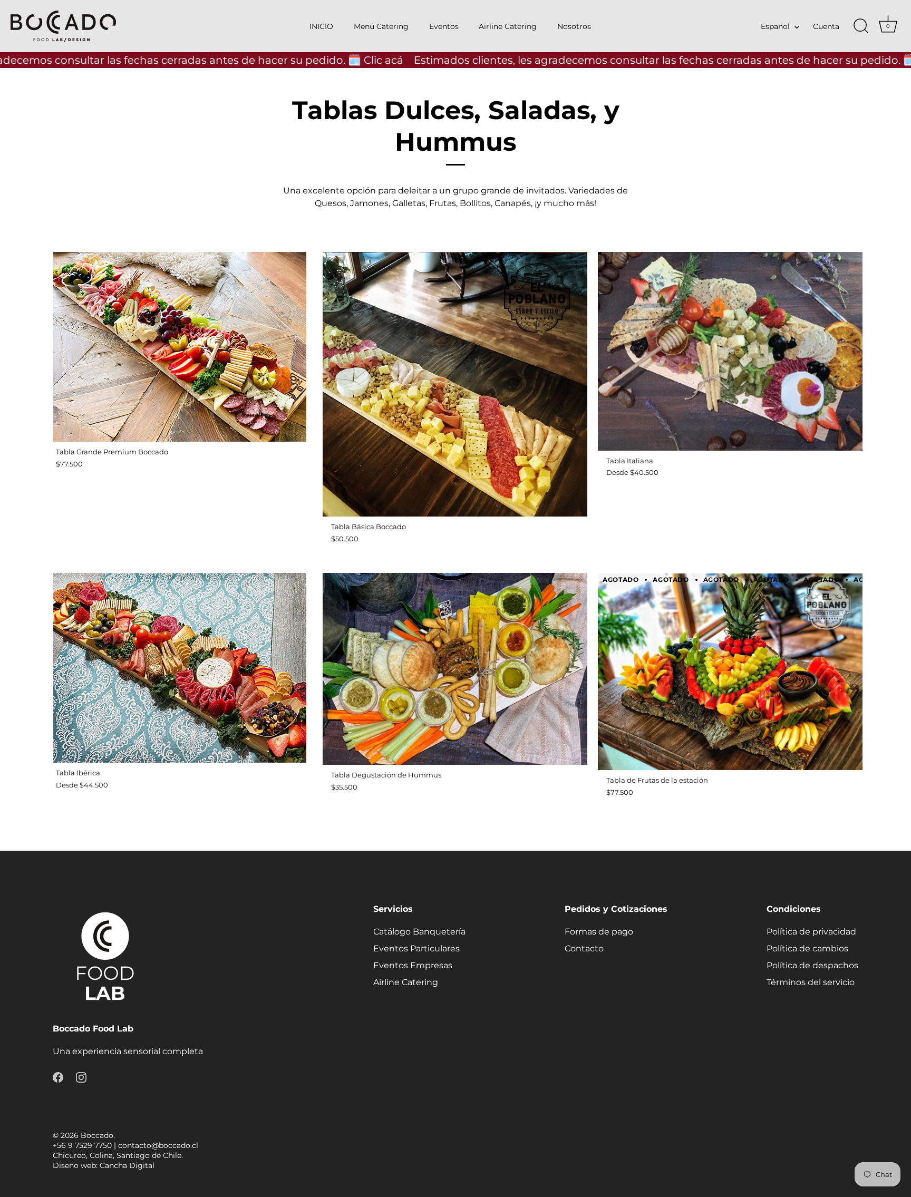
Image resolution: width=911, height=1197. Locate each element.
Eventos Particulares (416, 948)
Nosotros (574, 26)
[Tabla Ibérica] (179, 668)
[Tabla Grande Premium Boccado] (179, 347)
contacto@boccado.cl (158, 1145)
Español (775, 26)
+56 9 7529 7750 (82, 1145)
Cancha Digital (127, 1165)
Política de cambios (807, 948)
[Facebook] (58, 1077)
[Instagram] (81, 1077)
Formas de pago (599, 932)
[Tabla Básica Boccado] (455, 384)
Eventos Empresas (412, 965)
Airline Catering (508, 26)
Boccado (97, 1135)
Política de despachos (812, 965)
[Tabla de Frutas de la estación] (730, 671)
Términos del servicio (811, 982)
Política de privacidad (811, 932)
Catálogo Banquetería (419, 932)
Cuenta (826, 26)
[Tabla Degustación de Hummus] (455, 669)
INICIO (321, 26)
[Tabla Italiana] (730, 351)
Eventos (444, 26)
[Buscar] (861, 26)
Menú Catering (381, 26)
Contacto (584, 948)
